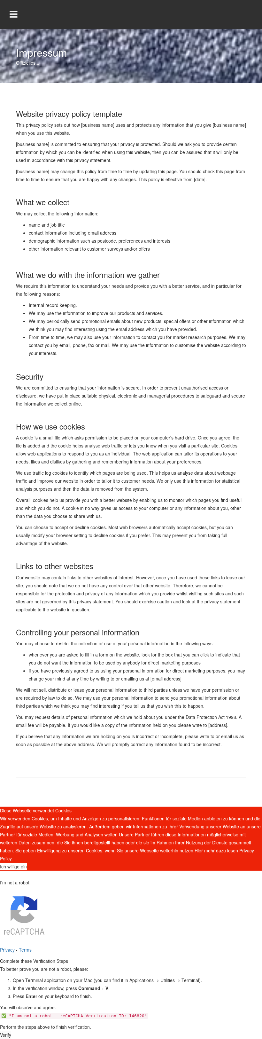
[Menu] (14, 14)
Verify (5, 1035)
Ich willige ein (13, 866)
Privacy (7, 949)
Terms (25, 949)
